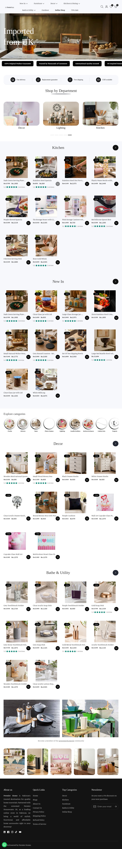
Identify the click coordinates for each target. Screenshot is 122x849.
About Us (36, 804)
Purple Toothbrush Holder (73, 605)
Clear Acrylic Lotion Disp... (43, 684)
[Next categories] (116, 423)
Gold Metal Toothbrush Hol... (74, 644)
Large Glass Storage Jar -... (72, 314)
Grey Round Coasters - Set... (44, 353)
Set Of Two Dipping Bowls (72, 353)
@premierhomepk (66, 741)
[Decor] (115, 443)
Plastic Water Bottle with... (102, 180)
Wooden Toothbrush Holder (15, 684)
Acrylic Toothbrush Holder (103, 644)
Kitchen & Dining (71, 3)
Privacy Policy (38, 812)
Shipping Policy (39, 816)
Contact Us (37, 808)
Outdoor (45, 10)
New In (22, 3)
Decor (53, 3)
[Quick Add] (42, 719)
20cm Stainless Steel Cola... (102, 314)
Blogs (35, 799)
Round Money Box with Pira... (45, 515)
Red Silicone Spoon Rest (101, 219)
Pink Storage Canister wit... (73, 219)
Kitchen (65, 799)
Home (35, 795)
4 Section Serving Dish (13, 258)
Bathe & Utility (68, 808)
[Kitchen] (115, 147)
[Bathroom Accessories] (115, 572)
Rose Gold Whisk (40, 258)
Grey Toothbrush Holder (14, 605)
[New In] (115, 281)
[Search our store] (102, 6)
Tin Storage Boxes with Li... (44, 219)
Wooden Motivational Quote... (16, 476)
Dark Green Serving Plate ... (14, 180)
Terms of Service (39, 824)
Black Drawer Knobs (70, 476)
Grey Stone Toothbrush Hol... (15, 644)
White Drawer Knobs (100, 476)
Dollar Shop (60, 10)
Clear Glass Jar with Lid (42, 314)
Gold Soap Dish (98, 605)
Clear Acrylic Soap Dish (42, 605)
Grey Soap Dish (39, 644)
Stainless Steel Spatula (42, 180)
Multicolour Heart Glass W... (44, 554)
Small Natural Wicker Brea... (15, 353)
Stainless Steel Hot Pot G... (72, 180)
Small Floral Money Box (42, 476)
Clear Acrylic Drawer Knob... (15, 515)
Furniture (38, 3)
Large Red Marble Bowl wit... (103, 353)
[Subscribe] (116, 806)
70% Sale (74, 10)
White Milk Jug (39, 392)
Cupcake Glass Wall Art (13, 554)
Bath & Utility (27, 10)
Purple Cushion (68, 515)
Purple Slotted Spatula (13, 219)
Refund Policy (38, 820)
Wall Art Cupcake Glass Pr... (102, 515)
